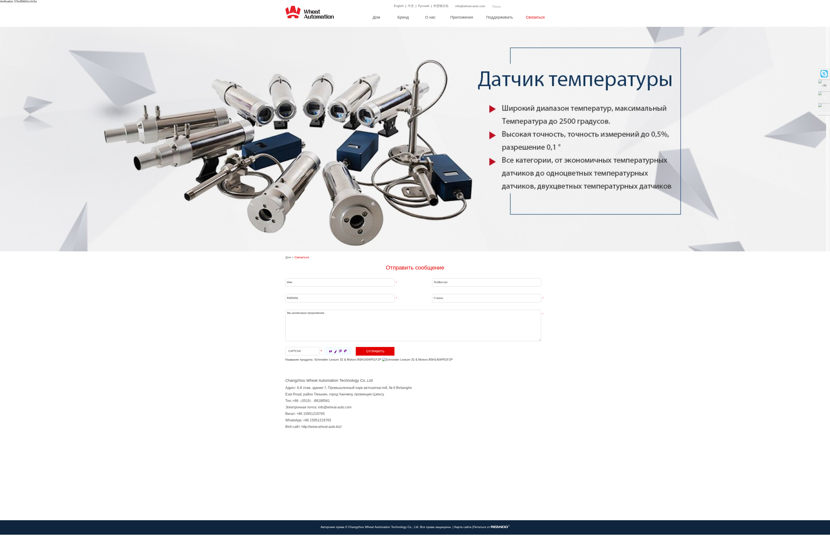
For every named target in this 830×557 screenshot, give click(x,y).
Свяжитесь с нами (450, 470)
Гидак (289, 492)
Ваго (288, 511)
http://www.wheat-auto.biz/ (322, 427)
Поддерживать (499, 17)
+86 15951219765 (317, 420)
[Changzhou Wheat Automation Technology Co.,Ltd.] (309, 20)
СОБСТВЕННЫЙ (297, 479)
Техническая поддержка (383, 492)
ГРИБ (289, 505)
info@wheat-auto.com (470, 6)
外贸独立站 (441, 6)
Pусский (423, 6)
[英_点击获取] (338, 351)
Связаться (535, 17)
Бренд (403, 17)
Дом (376, 17)
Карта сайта (463, 527)
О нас (430, 17)
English (399, 6)
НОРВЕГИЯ (293, 498)
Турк (288, 485)
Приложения (461, 17)
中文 (411, 6)
